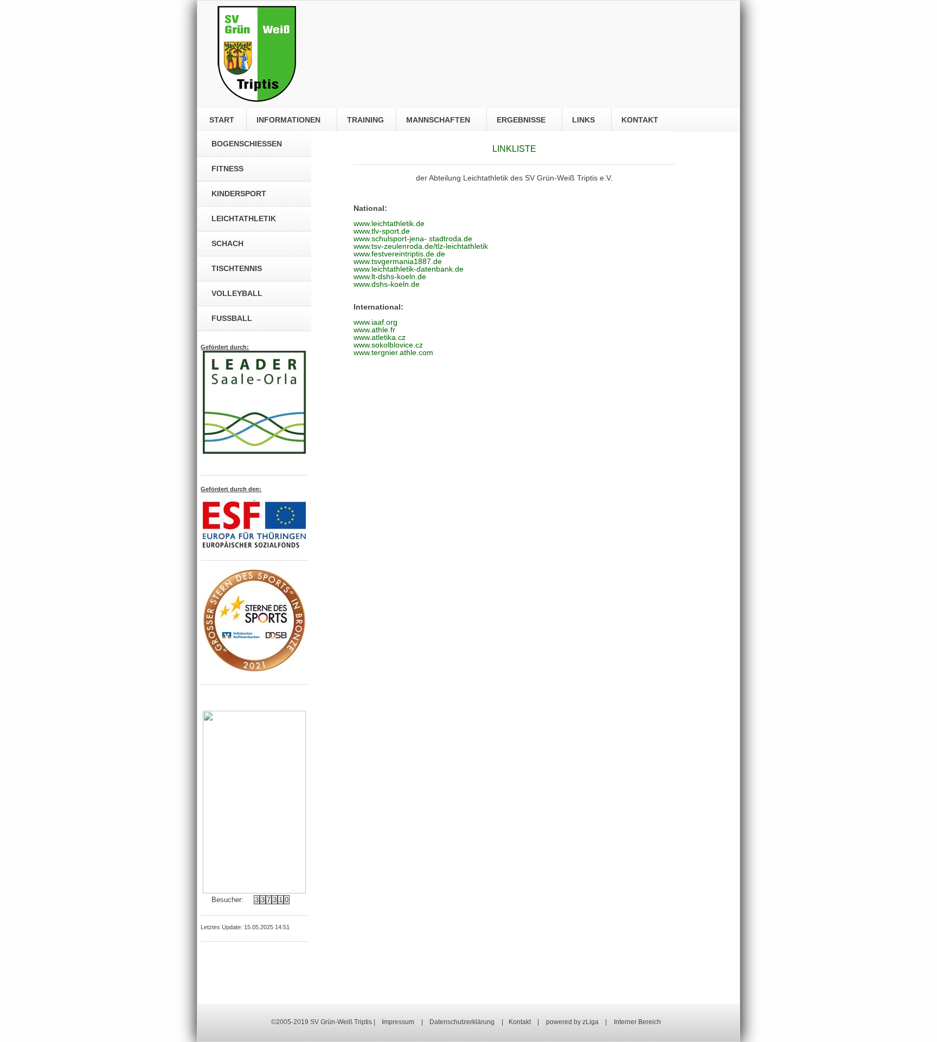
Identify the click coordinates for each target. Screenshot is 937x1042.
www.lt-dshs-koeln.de (390, 276)
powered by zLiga (573, 1022)
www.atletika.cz (380, 337)
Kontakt (641, 119)
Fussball (231, 318)
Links (584, 119)
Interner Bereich (637, 1022)
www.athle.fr (374, 329)
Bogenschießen (246, 143)
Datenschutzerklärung (462, 1022)
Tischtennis (236, 268)
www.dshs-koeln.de (387, 284)
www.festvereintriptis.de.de (399, 253)
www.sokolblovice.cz (388, 344)
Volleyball (236, 293)
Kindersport (238, 193)
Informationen (289, 119)
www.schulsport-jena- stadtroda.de (413, 238)
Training (364, 119)
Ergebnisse (522, 119)
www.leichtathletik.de (389, 223)
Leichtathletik (243, 218)
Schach (227, 243)
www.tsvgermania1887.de (398, 261)
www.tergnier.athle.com (393, 352)
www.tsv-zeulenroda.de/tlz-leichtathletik (421, 246)
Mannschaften (439, 119)
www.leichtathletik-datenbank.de (409, 269)
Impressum (398, 1022)
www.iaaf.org (375, 322)
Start (219, 119)
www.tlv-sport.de (382, 231)
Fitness (227, 168)
